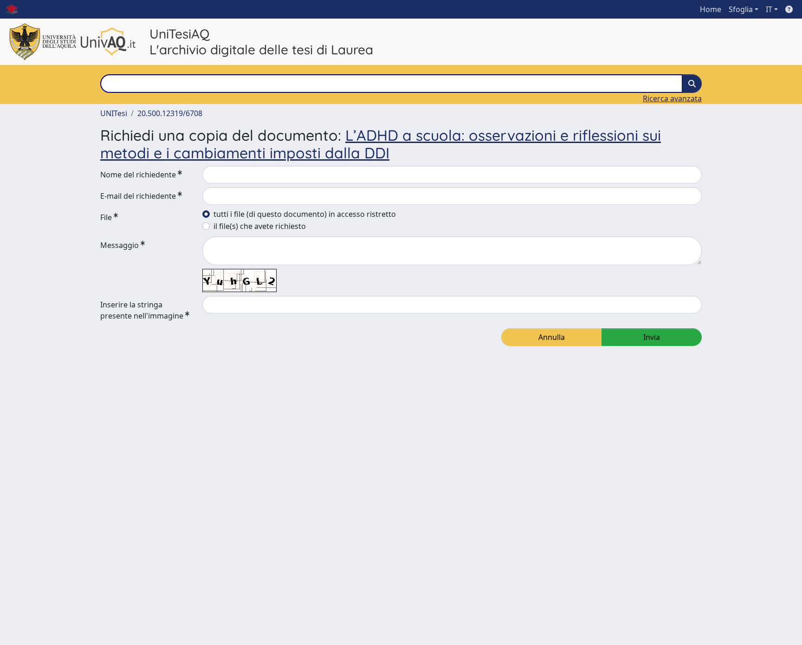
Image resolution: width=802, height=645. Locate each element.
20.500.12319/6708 (169, 113)
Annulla (551, 337)
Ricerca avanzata (672, 98)
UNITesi (113, 113)
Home (710, 9)
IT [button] (769, 9)
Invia (651, 337)
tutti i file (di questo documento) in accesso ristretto (304, 214)
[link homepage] (15, 9)
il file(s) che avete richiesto (259, 226)
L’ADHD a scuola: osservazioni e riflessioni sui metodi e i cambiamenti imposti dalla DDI (380, 144)
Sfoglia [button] (741, 9)
